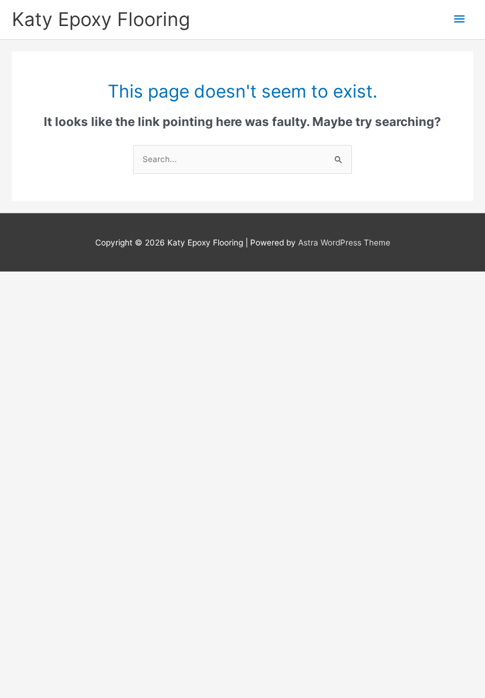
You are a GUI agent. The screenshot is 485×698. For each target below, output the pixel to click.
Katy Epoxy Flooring (101, 19)
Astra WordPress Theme (344, 242)
